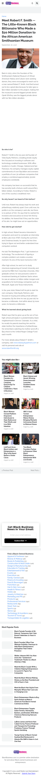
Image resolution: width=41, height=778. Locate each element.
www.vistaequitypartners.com (24, 343)
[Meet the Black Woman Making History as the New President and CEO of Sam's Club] (7, 680)
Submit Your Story (28, 773)
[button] (2, 3)
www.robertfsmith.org (10, 348)
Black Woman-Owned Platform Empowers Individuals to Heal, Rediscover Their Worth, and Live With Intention (10, 419)
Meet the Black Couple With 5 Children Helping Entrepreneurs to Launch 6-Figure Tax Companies (26, 670)
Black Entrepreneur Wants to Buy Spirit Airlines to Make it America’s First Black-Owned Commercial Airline (26, 700)
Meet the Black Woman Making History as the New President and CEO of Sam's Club (26, 680)
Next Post (34, 470)
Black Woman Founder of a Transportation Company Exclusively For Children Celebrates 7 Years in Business (11, 383)
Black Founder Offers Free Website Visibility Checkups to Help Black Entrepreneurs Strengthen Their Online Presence (25, 646)
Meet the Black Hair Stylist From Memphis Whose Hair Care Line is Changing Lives (26, 690)
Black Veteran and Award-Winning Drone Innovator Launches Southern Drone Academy (30, 381)
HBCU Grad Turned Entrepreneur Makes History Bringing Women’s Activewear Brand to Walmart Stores (30, 418)
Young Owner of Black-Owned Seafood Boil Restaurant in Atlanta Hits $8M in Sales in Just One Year (26, 738)
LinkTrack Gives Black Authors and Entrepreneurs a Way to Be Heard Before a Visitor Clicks (10, 452)
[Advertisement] (20, 123)
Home (4, 16)
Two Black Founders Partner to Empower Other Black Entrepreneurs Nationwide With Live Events (30, 453)
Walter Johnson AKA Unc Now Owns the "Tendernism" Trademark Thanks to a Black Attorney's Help (25, 659)
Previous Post (8, 470)
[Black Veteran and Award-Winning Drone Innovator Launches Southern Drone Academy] (30, 368)
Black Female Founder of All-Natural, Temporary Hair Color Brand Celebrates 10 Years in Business (25, 634)
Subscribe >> (20, 541)
